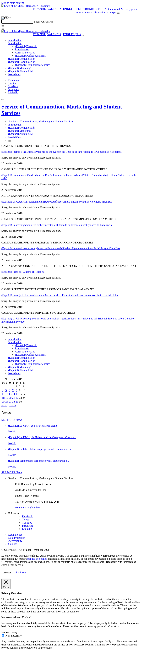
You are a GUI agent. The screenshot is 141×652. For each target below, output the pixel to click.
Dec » (12, 405)
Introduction (14, 40)
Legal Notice (15, 534)
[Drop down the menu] (6, 16)
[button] (14, 43)
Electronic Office (90, 9)
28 (13, 401)
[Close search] (2, 29)
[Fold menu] (82, 35)
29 (17, 401)
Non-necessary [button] (9, 632)
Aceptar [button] (7, 572)
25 (3, 401)
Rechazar (21, 572)
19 (6, 397)
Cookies (12, 543)
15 (17, 394)
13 (10, 394)
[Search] (2, 25)
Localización (22, 49)
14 (13, 394)
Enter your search (43, 21)
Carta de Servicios (25, 52)
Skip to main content (12, 2)
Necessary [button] (7, 617)
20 (10, 397)
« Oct (4, 405)
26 (6, 401)
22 (17, 397)
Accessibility (15, 540)
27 (10, 401)
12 (6, 394)
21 (13, 397)
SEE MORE (11, 419)
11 (3, 394)
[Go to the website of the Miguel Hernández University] (25, 5)
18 (3, 397)
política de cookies (37, 558)
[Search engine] (118, 13)
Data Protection (16, 537)
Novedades (14, 74)
